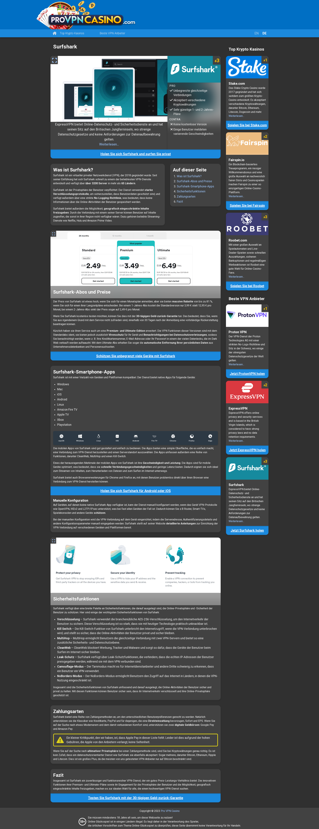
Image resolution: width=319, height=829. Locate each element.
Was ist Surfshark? (189, 176)
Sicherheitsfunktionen (191, 191)
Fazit (180, 201)
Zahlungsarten (186, 196)
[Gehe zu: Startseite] (159, 14)
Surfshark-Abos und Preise (194, 181)
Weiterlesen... (109, 144)
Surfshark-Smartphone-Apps (195, 186)
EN (257, 33)
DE (264, 33)
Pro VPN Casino (170, 811)
